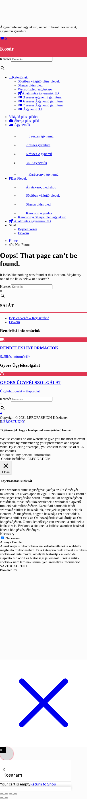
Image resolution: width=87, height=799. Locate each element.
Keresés (5, 59)
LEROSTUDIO (12, 421)
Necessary (12, 538)
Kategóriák (20, 77)
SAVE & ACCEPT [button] (13, 566)
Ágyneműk (21, 125)
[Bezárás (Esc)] (15, 794)
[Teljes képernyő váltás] (6, 794)
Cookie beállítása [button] (13, 459)
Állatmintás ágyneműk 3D (40, 93)
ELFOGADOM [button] (38, 459)
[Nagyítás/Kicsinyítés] (2, 794)
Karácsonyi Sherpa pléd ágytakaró (42, 217)
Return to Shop (43, 784)
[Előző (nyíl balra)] (2, 798)
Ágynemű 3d (32, 109)
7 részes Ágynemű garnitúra (42, 105)
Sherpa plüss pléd (26, 121)
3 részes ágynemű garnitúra (42, 97)
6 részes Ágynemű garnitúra (42, 101)
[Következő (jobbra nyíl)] (6, 798)
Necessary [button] (7, 534)
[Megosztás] (10, 794)
